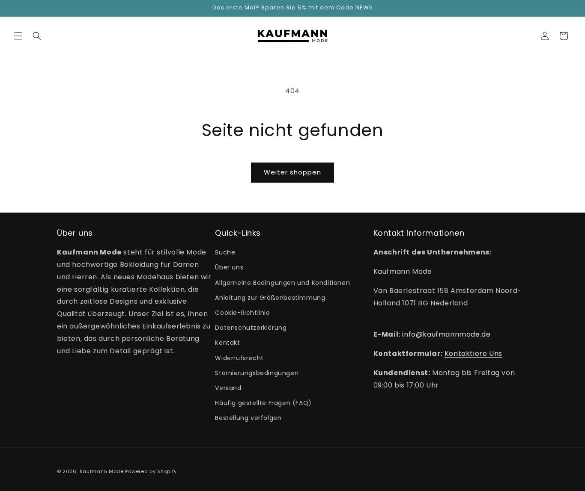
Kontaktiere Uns (473, 353)
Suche (225, 252)
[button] (18, 36)
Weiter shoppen (292, 172)
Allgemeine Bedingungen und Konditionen (282, 282)
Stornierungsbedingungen (256, 373)
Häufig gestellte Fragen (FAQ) (263, 403)
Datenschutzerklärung (251, 327)
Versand (228, 388)
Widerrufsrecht (239, 358)
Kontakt (227, 342)
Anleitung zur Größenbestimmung (270, 297)
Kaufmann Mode (102, 471)
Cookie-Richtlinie (242, 312)
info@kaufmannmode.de (446, 334)
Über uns (229, 267)
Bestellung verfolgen (248, 418)
